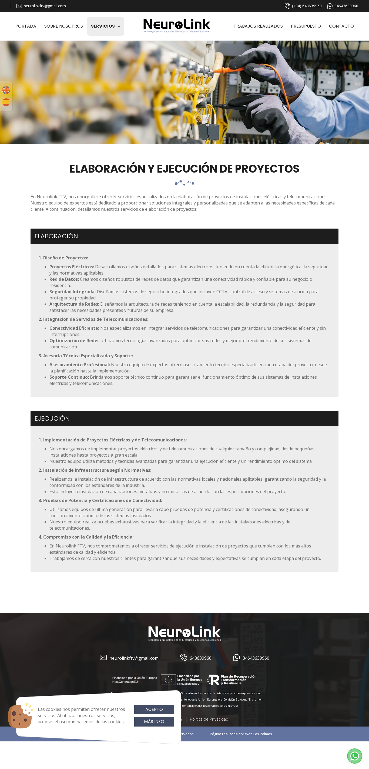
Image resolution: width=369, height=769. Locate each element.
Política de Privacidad (209, 719)
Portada (25, 26)
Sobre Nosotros (63, 26)
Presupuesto (306, 26)
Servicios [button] (103, 26)
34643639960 (346, 5)
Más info (154, 721)
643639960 (201, 658)
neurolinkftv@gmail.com (45, 5)
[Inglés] (6, 90)
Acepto (154, 709)
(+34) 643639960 (307, 5)
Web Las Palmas (258, 733)
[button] (354, 756)
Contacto (341, 26)
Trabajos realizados (258, 26)
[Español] (6, 102)
